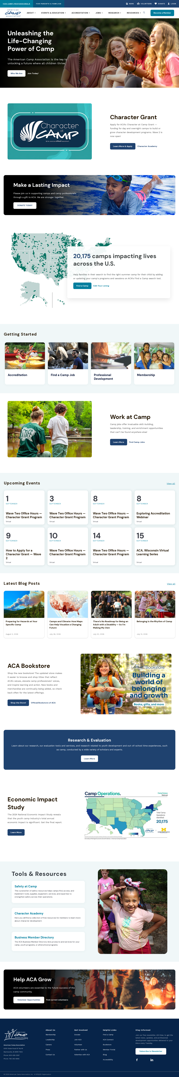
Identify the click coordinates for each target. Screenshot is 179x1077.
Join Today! (32, 73)
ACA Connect (108, 1040)
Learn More (118, 442)
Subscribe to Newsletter (150, 1051)
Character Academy (147, 146)
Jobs (98, 13)
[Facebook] (137, 1059)
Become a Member (162, 13)
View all (171, 483)
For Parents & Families (48, 4)
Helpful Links (110, 1030)
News (131, 4)
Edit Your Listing (101, 286)
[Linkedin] (152, 1059)
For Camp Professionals (16, 4)
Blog (105, 1055)
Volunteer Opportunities (28, 1000)
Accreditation (80, 13)
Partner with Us (80, 1050)
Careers (49, 1045)
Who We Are (16, 73)
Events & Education (52, 13)
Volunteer (78, 1045)
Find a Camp (82, 286)
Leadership (50, 1040)
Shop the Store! (18, 702)
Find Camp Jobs (137, 442)
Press (48, 1050)
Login (173, 4)
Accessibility (108, 1060)
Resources (133, 13)
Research (113, 13)
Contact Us (50, 1055)
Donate (161, 4)
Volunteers (146, 4)
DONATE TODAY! (24, 205)
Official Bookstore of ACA (43, 702)
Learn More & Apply (122, 146)
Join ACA (77, 1040)
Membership (51, 1035)
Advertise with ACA (82, 1055)
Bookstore (107, 1045)
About (30, 13)
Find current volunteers (57, 1000)
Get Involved (81, 1030)
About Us (50, 1030)
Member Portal (109, 1050)
